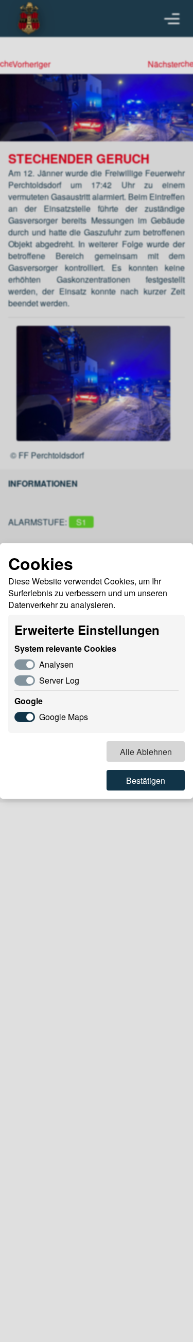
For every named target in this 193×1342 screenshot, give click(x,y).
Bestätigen (145, 780)
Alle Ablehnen (146, 752)
